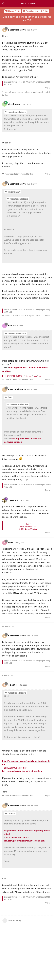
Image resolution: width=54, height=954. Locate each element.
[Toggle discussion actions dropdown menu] (51, 3)
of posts (26, 3)
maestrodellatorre (17, 112)
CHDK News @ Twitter (28, 529)
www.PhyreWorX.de (28, 526)
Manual (29, 376)
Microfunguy (14, 191)
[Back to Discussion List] (3, 3)
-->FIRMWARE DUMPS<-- (14, 376)
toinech (11, 813)
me (40, 376)
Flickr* (28, 524)
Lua (35, 376)
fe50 (10, 397)
